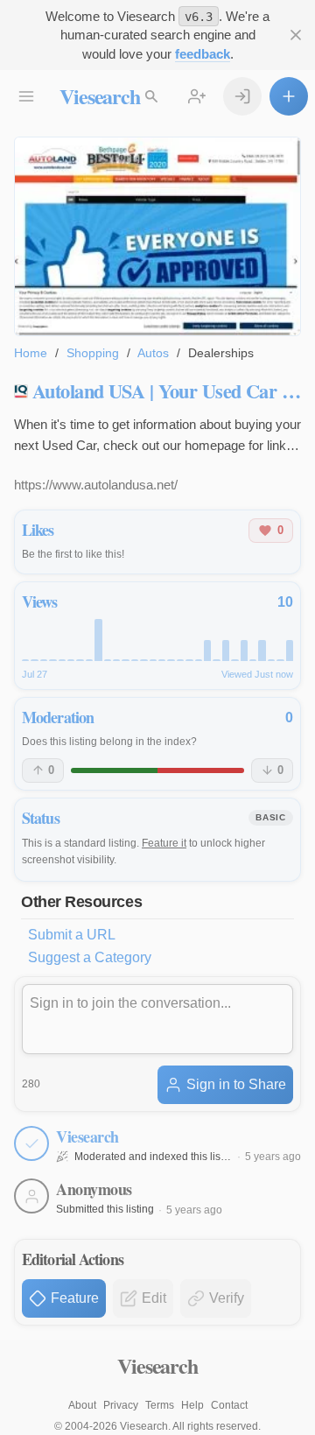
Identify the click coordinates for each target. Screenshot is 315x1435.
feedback (202, 53)
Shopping (92, 353)
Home (30, 353)
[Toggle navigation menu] (26, 96)
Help (192, 1405)
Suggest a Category (89, 957)
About (82, 1405)
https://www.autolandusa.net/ (96, 484)
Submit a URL (72, 934)
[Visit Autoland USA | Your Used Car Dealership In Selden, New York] (157, 236)
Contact (229, 1405)
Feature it (164, 843)
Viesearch (99, 96)
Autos (153, 353)
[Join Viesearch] (197, 96)
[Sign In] (242, 96)
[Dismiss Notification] (296, 35)
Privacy (120, 1405)
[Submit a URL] (289, 96)
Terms (159, 1405)
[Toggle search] (151, 96)
